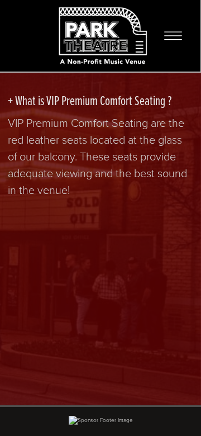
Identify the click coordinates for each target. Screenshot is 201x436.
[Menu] (173, 36)
